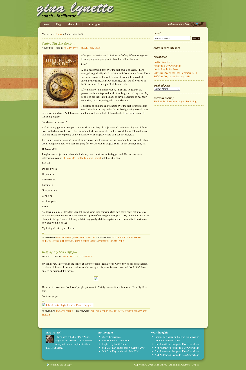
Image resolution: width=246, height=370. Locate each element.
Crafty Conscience (163, 62)
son (145, 311)
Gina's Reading (64, 237)
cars (98, 311)
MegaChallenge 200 (84, 237)
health (124, 237)
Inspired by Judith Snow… (167, 69)
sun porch (119, 241)
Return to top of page (60, 364)
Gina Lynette (123, 11)
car (93, 311)
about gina (74, 24)
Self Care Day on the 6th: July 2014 (172, 76)
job (131, 237)
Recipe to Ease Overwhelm (167, 65)
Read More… (57, 347)
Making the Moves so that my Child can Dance (177, 338)
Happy (121, 311)
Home (46, 24)
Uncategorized (64, 311)
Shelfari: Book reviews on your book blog (175, 101)
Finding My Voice (164, 337)
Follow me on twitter (178, 24)
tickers (46, 314)
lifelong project (61, 241)
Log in (195, 364)
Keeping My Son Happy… (59, 251)
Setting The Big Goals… (58, 43)
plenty (138, 311)
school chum (90, 241)
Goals (116, 237)
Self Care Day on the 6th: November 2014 (175, 72)
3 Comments (85, 256)
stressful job (105, 241)
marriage (76, 241)
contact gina (93, 24)
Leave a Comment (90, 48)
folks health (109, 311)
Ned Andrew (161, 347)
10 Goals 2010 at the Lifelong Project (81, 158)
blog (58, 24)
